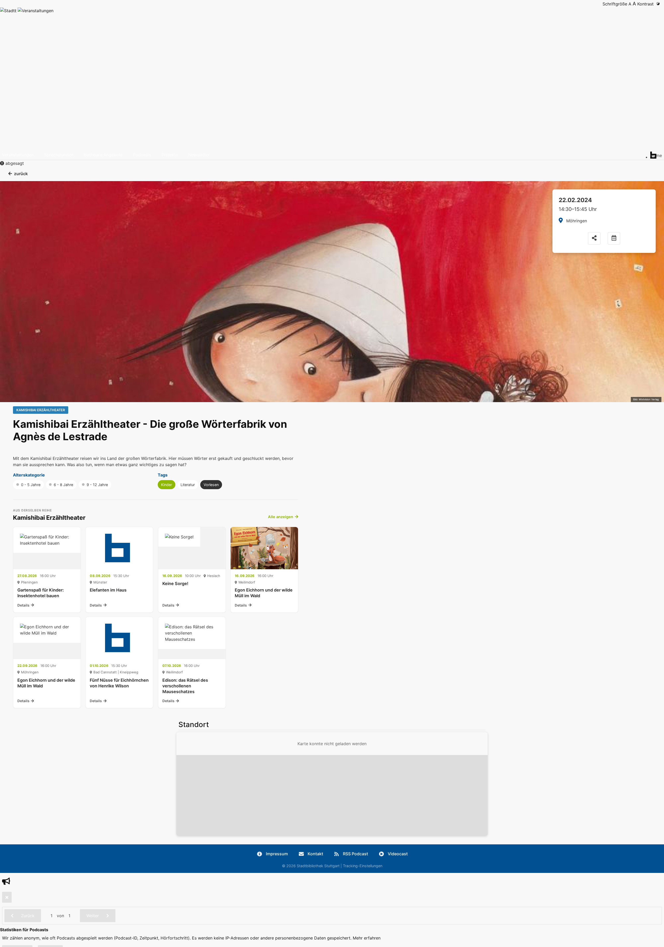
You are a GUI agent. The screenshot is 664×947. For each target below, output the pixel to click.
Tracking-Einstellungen (362, 866)
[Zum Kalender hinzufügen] (614, 238)
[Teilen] (594, 238)
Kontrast (646, 3)
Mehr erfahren (367, 938)
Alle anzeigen (280, 517)
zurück (21, 173)
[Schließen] (7, 897)
